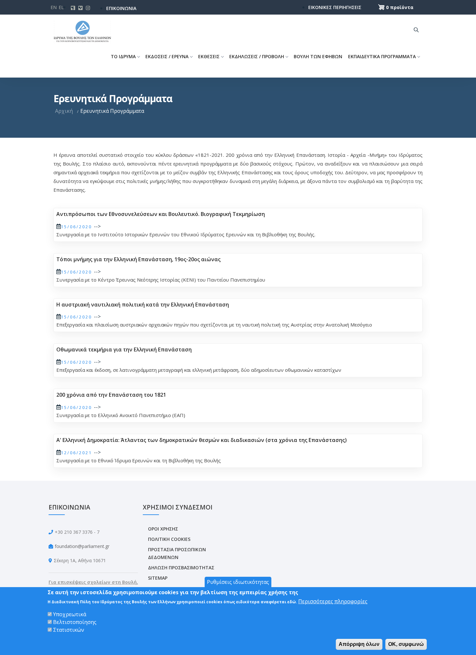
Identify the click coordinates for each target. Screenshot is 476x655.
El (61, 7)
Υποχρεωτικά (69, 614)
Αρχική (64, 110)
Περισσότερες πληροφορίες (333, 601)
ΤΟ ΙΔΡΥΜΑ (123, 56)
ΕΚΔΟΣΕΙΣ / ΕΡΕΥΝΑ (166, 56)
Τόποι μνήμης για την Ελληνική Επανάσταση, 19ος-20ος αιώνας (138, 259)
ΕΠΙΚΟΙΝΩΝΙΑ (121, 8)
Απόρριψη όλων (359, 644)
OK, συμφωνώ (406, 644)
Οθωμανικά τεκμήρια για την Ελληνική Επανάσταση (124, 349)
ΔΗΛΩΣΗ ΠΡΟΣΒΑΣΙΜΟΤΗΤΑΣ (181, 567)
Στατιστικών (68, 629)
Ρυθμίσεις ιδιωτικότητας (238, 581)
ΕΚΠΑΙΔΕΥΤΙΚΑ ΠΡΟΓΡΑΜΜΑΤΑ (382, 56)
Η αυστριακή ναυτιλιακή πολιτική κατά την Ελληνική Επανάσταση (142, 304)
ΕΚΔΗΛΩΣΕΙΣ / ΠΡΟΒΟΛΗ (256, 56)
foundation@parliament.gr (82, 546)
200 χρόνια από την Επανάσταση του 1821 (111, 394)
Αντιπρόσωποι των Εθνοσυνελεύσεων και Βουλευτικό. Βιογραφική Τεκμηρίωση (160, 214)
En (54, 7)
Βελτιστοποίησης (74, 622)
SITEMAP (157, 578)
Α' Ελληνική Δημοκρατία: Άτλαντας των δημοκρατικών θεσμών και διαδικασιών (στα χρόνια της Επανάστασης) (201, 440)
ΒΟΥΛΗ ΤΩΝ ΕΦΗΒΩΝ (318, 56)
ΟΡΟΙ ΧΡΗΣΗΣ (163, 529)
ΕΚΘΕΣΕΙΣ (209, 56)
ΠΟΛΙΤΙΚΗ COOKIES (169, 539)
